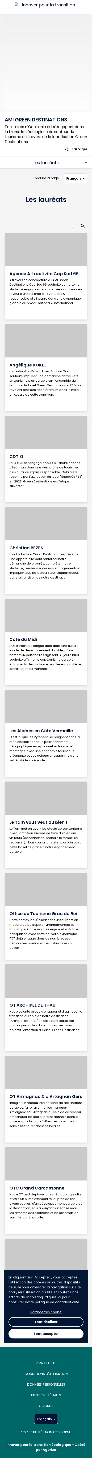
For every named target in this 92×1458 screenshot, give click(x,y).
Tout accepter (46, 1333)
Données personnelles (46, 1384)
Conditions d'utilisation (46, 1373)
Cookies (46, 1405)
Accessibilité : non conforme (46, 1432)
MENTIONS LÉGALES (46, 1395)
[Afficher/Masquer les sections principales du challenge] (46, 163)
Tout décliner (46, 1321)
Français (73, 178)
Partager (75, 149)
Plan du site (46, 1363)
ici (59, 1297)
